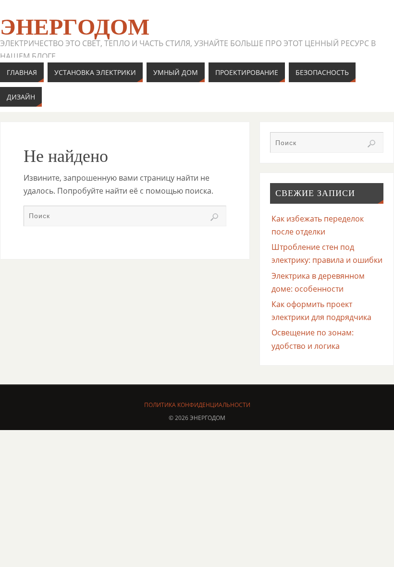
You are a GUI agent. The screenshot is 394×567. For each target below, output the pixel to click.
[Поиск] (214, 217)
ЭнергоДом (74, 27)
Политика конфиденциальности (197, 405)
